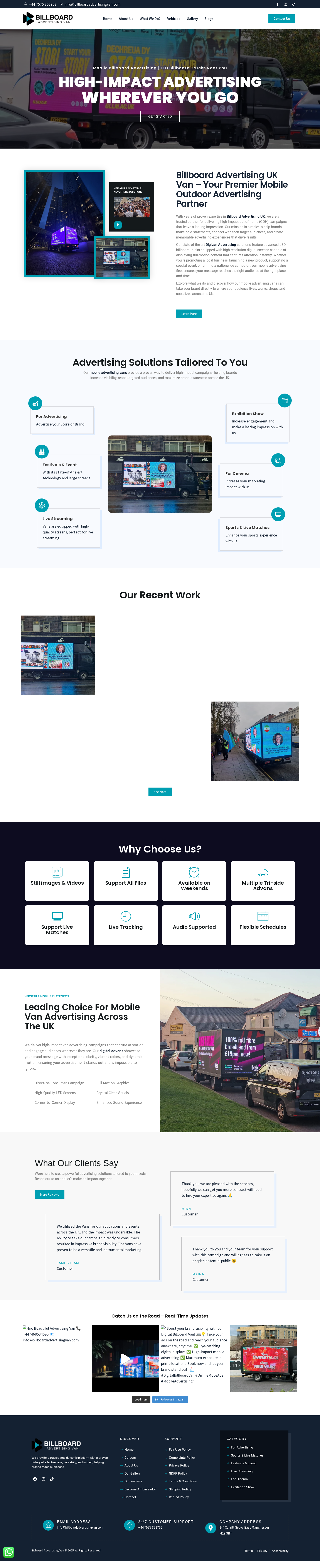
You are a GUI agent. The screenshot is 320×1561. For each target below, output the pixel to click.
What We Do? (150, 18)
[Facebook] (35, 1479)
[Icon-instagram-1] (286, 4)
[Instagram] (43, 1479)
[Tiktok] (294, 4)
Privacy (262, 1551)
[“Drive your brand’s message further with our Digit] (125, 1358)
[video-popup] (118, 225)
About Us (126, 18)
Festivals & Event (60, 464)
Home (107, 18)
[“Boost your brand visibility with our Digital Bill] (194, 1358)
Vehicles (173, 18)
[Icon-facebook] (278, 4)
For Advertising (51, 416)
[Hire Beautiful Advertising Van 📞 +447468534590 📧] (56, 1358)
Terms (248, 1551)
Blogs (209, 18)
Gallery (192, 18)
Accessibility (280, 1551)
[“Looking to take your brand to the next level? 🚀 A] (263, 1358)
